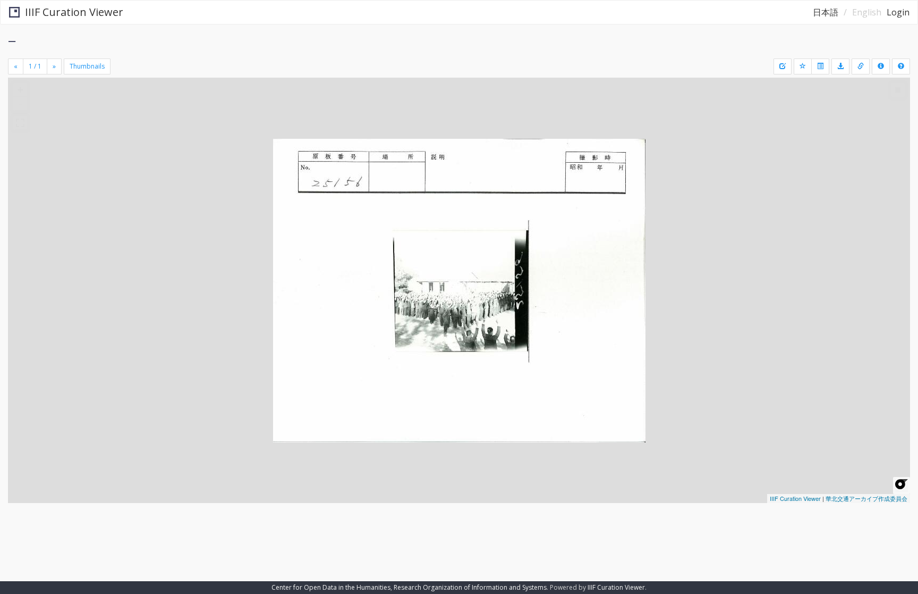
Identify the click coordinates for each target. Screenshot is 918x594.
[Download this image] (840, 66)
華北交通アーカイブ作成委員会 (866, 498)
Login (898, 12)
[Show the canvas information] (861, 66)
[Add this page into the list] (803, 66)
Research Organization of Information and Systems (470, 587)
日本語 (825, 12)
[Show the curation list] (820, 66)
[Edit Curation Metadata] (783, 66)
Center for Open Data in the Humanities (330, 587)
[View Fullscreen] (20, 123)
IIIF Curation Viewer (74, 12)
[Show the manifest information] (881, 66)
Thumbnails (87, 66)
